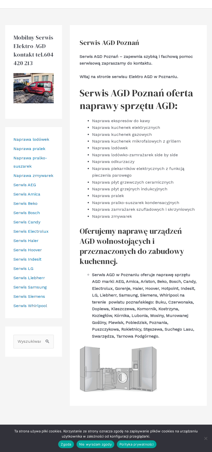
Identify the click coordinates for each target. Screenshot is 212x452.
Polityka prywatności (136, 444)
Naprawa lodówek (31, 139)
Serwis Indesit (27, 259)
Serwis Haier (26, 240)
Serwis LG (23, 268)
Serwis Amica (26, 194)
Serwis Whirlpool (30, 305)
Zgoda (66, 444)
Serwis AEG (24, 184)
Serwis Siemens (29, 296)
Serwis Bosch (26, 212)
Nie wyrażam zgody (95, 444)
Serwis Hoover (27, 249)
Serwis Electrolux (31, 231)
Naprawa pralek (29, 148)
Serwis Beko (25, 203)
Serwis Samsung (30, 287)
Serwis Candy (26, 222)
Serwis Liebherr (29, 277)
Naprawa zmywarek (33, 175)
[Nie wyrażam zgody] (205, 438)
